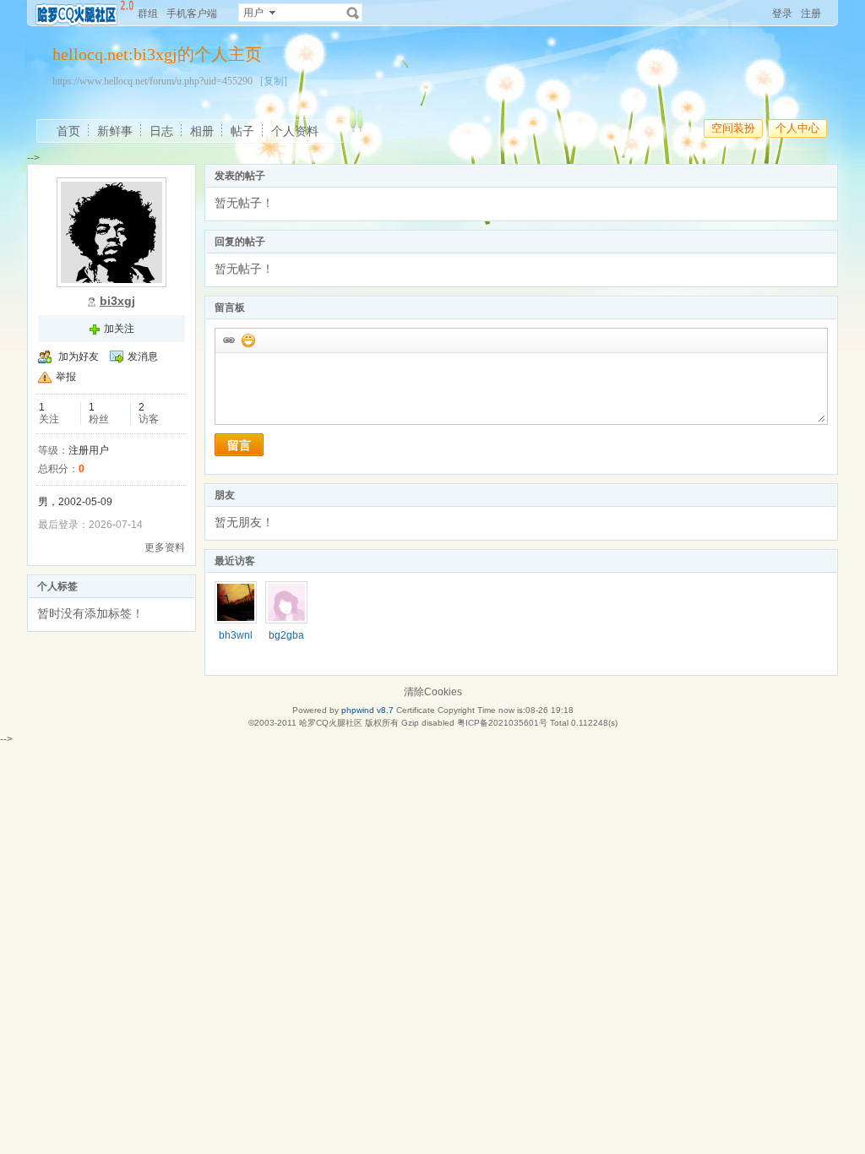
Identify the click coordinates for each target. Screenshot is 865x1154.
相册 (202, 131)
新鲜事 (115, 131)
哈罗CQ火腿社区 (330, 722)
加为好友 (78, 356)
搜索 (353, 12)
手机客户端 (191, 13)
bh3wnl (236, 635)
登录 (782, 13)
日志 (161, 131)
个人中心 (797, 128)
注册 (811, 13)
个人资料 (294, 131)
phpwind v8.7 (367, 710)
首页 (68, 131)
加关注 (119, 329)
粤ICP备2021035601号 (502, 722)
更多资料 (164, 547)
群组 (148, 13)
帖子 (242, 131)
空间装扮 (733, 128)
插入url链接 (228, 339)
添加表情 (247, 339)
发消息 (143, 356)
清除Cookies (433, 692)
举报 (66, 377)
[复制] (273, 81)
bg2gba (286, 635)
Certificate (415, 710)
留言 (239, 445)
